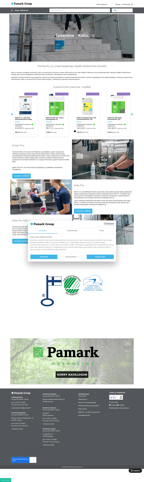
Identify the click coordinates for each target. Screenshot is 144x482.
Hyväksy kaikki (100, 257)
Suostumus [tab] (43, 230)
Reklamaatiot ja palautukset (88, 406)
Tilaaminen (82, 396)
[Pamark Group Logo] (21, 3)
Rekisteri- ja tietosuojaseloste (89, 412)
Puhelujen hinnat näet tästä (19, 404)
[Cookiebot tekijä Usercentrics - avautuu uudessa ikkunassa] (105, 224)
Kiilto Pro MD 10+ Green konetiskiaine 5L (55, 118)
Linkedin (121, 405)
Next (131, 114)
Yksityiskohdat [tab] (72, 230)
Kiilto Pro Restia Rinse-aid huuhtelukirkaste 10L (86, 118)
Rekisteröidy (126, 4)
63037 (79, 122)
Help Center (82, 409)
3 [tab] (72, 131)
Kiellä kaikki (44, 257)
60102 (17, 122)
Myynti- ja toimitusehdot (87, 402)
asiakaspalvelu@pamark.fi (21, 408)
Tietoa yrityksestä (101, 4)
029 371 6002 (20, 423)
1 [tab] (66, 131)
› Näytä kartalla (17, 429)
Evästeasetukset (71, 257)
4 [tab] (75, 131)
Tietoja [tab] (101, 230)
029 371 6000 (20, 402)
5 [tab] (78, 131)
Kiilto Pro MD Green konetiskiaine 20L (115, 118)
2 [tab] (69, 131)
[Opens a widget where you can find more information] (135, 470)
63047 (110, 122)
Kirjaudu (117, 4)
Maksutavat (82, 399)
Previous (12, 114)
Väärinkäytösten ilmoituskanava (119, 408)
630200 (49, 122)
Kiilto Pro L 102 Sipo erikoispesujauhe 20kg (23, 118)
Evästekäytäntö (84, 415)
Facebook (114, 405)
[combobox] (79, 10)
